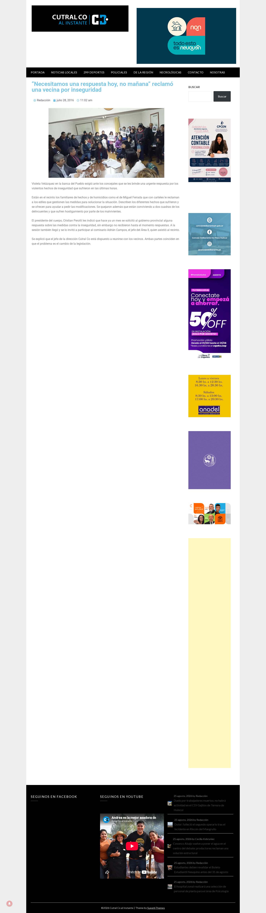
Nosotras (217, 72)
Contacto (196, 72)
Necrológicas (170, 72)
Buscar (194, 87)
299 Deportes (94, 72)
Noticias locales (64, 72)
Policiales (119, 72)
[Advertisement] (209, 653)
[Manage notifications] (9, 903)
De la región (143, 72)
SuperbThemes (156, 907)
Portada (38, 72)
